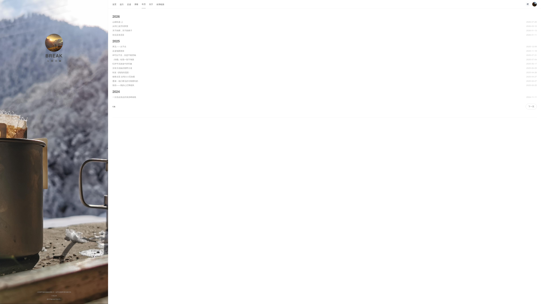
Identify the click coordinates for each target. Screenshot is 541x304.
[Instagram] (56, 60)
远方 (122, 4)
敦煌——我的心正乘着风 (123, 85)
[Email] (60, 60)
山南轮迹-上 (117, 21)
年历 (144, 4)
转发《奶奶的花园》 (121, 72)
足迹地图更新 (118, 50)
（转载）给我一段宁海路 (123, 59)
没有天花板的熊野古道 (122, 68)
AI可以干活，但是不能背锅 (124, 55)
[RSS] (48, 60)
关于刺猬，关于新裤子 (122, 30)
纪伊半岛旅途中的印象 (122, 63)
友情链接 (160, 4)
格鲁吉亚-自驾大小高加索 (123, 76)
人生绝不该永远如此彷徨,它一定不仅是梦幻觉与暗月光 (54, 292)
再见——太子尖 (119, 46)
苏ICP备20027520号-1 (54, 299)
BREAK (54, 55)
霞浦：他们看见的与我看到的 (125, 81)
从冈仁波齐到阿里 (120, 26)
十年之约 (54, 296)
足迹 (129, 4)
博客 (136, 4)
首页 (114, 4)
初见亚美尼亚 (118, 34)
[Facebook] (52, 60)
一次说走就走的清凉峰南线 (124, 97)
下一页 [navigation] (531, 106)
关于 (151, 4)
